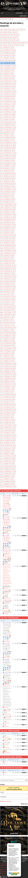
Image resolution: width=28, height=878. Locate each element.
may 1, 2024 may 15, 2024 (8, 145)
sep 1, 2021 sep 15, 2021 (8, 309)
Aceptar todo (14, 874)
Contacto (3, 875)
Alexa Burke (6, 608)
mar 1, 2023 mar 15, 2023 (8, 217)
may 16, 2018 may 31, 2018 (8, 487)
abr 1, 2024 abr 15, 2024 (8, 150)
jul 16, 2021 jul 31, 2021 (7, 317)
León (4, 605)
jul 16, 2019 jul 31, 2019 (7, 415)
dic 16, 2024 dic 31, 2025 (7, 106)
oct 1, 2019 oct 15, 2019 (7, 402)
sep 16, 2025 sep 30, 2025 (8, 60)
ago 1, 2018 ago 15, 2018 (8, 474)
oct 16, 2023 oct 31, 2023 (8, 178)
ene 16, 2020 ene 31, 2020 (8, 384)
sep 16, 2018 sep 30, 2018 (8, 466)
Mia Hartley (6, 593)
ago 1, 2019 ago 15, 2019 (8, 412)
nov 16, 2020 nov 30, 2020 (8, 332)
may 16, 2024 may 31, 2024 (8, 142)
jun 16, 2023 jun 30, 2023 (8, 199)
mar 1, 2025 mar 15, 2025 (8, 94)
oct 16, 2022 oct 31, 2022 (8, 240)
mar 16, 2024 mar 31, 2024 (8, 153)
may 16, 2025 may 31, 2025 (8, 81)
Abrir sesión (23, 16)
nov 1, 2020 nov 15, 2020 (8, 335)
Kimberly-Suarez (7, 752)
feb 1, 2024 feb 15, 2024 (7, 160)
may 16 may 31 (5, 35)
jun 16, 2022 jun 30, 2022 (8, 261)
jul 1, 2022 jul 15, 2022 (7, 258)
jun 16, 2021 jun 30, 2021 (8, 322)
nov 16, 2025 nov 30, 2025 (8, 50)
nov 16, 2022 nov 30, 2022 (8, 235)
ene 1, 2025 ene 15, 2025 (8, 104)
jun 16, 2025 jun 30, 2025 (8, 76)
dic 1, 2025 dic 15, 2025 (7, 47)
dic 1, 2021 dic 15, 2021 (7, 294)
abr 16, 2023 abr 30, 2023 (8, 209)
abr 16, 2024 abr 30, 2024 (8, 148)
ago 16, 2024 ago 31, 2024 (8, 127)
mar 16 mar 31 (5, 40)
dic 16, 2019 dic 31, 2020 (7, 389)
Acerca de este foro (6, 869)
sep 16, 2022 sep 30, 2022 (8, 245)
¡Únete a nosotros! (14, 788)
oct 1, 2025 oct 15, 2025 (7, 58)
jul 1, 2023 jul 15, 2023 (7, 196)
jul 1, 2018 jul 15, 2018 (7, 479)
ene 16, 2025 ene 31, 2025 (8, 101)
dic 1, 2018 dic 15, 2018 (7, 453)
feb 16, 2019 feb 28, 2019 (8, 440)
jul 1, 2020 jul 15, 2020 (7, 356)
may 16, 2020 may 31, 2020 (8, 363)
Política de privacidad (6, 873)
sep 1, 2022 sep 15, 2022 (8, 248)
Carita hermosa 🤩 (6, 610)
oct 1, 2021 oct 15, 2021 (7, 304)
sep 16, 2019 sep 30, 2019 (8, 404)
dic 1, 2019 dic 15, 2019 (7, 391)
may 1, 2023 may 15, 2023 (8, 207)
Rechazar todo (15, 873)
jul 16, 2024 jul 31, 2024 (7, 132)
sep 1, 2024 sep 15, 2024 (8, 124)
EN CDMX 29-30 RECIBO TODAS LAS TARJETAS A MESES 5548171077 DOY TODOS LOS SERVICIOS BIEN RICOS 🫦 (7, 554)
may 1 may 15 (15, 35)
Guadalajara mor (6, 590)
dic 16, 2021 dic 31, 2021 (7, 291)
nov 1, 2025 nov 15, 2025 (8, 53)
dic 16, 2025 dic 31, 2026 (17, 45)
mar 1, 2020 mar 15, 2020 (8, 376)
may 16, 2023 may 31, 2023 (8, 204)
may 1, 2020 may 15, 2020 (8, 366)
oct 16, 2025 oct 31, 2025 (8, 55)
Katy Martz (6, 613)
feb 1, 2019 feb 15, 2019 (7, 443)
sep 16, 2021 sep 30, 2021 (8, 307)
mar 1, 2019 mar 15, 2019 (8, 438)
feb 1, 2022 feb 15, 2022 (7, 284)
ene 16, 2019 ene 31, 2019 (8, 445)
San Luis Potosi (5, 742)
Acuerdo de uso (5, 871)
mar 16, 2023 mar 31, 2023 (8, 214)
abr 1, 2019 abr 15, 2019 (8, 433)
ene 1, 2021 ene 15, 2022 (8, 289)
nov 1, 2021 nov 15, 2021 (8, 299)
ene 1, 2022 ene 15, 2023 (8, 227)
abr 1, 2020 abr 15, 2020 (8, 371)
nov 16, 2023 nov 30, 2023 (8, 173)
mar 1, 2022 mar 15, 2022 (8, 279)
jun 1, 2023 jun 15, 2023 (7, 201)
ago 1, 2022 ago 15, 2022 (8, 253)
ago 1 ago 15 (5, 29)
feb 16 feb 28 (5, 42)
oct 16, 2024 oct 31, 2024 (8, 117)
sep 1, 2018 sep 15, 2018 (8, 469)
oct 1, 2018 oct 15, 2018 (7, 463)
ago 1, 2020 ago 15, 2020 (8, 350)
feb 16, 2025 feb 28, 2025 (8, 96)
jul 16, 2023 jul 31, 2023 (7, 194)
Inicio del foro (5, 865)
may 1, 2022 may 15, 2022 (8, 268)
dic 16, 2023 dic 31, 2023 (7, 168)
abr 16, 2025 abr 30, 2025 (8, 86)
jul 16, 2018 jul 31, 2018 (7, 476)
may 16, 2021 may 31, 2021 (8, 327)
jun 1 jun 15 (13, 32)
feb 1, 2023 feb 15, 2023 (7, 222)
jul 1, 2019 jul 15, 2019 (7, 417)
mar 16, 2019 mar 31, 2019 (8, 435)
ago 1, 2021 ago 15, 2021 (8, 314)
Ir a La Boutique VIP (7, 867)
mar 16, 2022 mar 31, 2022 (8, 276)
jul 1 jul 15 (21, 29)
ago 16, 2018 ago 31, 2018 (8, 471)
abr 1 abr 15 (14, 37)
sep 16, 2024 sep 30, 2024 (8, 122)
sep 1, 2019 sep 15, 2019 (8, 407)
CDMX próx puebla (6, 600)
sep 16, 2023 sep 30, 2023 (8, 184)
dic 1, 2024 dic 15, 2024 (7, 109)
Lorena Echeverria (7, 598)
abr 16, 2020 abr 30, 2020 (8, 368)
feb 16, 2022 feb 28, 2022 (8, 281)
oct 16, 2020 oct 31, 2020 (8, 338)
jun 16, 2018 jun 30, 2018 (8, 481)
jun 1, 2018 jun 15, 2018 (7, 484)
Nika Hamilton (7, 747)
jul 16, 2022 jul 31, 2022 (7, 255)
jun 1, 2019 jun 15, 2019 (7, 422)
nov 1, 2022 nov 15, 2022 (8, 237)
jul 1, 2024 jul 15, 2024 (7, 135)
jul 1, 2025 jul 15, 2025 (7, 73)
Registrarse (20, 13)
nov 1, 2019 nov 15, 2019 (8, 397)
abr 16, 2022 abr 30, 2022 (8, 271)
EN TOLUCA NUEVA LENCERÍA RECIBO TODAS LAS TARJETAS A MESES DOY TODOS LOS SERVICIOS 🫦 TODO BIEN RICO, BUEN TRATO (7, 524)
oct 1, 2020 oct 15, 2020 (7, 340)
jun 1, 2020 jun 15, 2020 (7, 361)
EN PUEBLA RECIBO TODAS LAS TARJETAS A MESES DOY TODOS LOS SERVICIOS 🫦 (7, 539)
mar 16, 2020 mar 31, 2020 (8, 374)
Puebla (4, 595)
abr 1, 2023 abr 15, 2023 (8, 212)
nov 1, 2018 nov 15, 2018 (8, 458)
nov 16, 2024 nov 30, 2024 (8, 112)
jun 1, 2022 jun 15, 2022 (7, 263)
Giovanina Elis (6, 723)
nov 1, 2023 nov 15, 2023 (8, 176)
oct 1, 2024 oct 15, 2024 (7, 119)
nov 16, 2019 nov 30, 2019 (8, 394)
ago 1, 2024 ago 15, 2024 (8, 130)
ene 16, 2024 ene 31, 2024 (8, 163)
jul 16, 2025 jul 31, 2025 (7, 71)
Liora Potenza (6, 603)
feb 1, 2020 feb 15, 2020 (7, 381)
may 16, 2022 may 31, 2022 (8, 266)
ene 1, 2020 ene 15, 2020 (8, 386)
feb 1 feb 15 (14, 42)
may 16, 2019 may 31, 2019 (8, 425)
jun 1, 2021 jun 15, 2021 (7, 325)
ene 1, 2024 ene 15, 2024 (8, 166)
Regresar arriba (6, 863)
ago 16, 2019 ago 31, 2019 (8, 409)
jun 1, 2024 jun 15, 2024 (7, 140)
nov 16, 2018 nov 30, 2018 (8, 456)
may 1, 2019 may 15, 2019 (8, 427)
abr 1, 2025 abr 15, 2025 (8, 89)
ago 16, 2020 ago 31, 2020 (8, 348)
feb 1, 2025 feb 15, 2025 (7, 99)
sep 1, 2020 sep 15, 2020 (8, 345)
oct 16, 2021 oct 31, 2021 (8, 302)
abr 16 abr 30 (5, 37)
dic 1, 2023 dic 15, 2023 (7, 171)
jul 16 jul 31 (13, 29)
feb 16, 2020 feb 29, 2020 (8, 379)
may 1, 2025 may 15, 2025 (8, 83)
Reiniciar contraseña (6, 801)
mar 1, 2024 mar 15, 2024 (8, 155)
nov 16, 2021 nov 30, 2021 (8, 296)
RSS (15, 841)
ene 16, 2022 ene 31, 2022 (8, 286)
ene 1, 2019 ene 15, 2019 (8, 448)
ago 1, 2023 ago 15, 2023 (8, 191)
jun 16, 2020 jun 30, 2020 (8, 358)
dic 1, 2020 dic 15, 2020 (7, 330)
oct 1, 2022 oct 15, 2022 (7, 243)
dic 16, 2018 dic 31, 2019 (7, 451)
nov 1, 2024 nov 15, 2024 (8, 114)
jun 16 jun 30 (5, 32)
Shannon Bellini (7, 516)
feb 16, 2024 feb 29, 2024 (8, 158)
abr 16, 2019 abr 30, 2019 (8, 430)
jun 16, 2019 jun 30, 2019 (8, 420)
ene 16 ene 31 (23, 42)
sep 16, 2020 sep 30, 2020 (8, 343)
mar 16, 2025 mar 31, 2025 (8, 91)
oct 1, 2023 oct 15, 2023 (7, 181)
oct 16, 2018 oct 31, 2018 (8, 461)
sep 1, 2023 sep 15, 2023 (8, 186)
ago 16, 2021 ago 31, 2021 (8, 312)
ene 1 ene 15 (5, 45)
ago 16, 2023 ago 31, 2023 (8, 189)
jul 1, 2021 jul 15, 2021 (7, 320)
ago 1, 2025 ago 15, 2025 (8, 68)
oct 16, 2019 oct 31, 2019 (8, 399)
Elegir (10, 873)
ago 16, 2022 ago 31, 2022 (8, 250)
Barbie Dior (6, 588)
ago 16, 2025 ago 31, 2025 (8, 65)
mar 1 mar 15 (15, 40)
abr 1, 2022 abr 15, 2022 (8, 273)
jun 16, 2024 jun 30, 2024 (8, 137)
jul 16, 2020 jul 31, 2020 (7, 353)
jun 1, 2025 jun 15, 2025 (7, 78)
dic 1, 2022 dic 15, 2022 (7, 232)
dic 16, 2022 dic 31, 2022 (7, 230)
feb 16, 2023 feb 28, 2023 (8, 219)
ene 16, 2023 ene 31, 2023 (8, 225)
